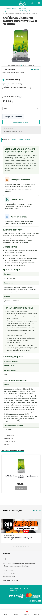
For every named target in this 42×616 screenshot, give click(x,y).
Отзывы (14, 140)
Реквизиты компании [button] (10, 581)
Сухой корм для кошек (12, 11)
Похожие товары (24, 140)
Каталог (14, 8)
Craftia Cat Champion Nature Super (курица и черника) (21, 476)
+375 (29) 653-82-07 (9, 570)
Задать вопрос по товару (21, 122)
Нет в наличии (21, 488)
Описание (5, 140)
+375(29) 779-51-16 (9, 573)
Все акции (37, 510)
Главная (8, 8)
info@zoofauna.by (9, 576)
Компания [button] (6, 554)
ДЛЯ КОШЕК (22, 8)
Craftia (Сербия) (25, 11)
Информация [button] (7, 559)
